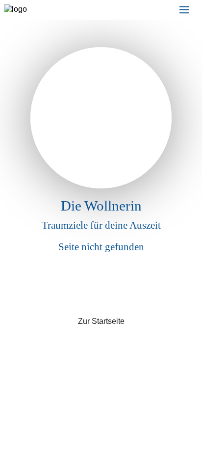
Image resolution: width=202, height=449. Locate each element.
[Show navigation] (184, 10)
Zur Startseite (101, 321)
